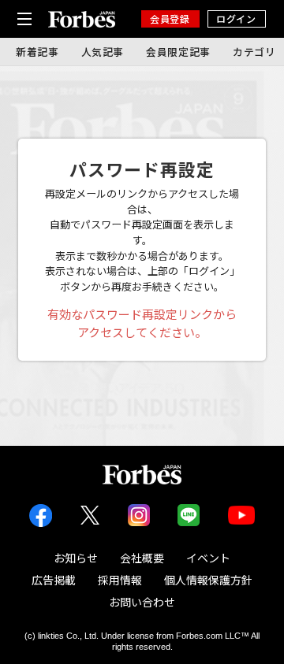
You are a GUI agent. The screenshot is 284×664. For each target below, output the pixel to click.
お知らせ (76, 558)
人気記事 (103, 51)
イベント (208, 558)
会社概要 (142, 558)
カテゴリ (254, 51)
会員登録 (169, 18)
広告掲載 (54, 580)
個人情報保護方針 (208, 580)
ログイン (236, 18)
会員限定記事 (178, 51)
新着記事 (37, 51)
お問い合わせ (142, 602)
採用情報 (120, 580)
